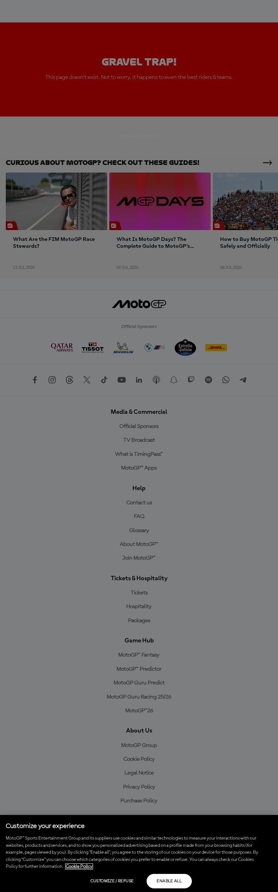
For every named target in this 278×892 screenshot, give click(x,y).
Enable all (169, 881)
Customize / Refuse (112, 881)
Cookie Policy (79, 866)
